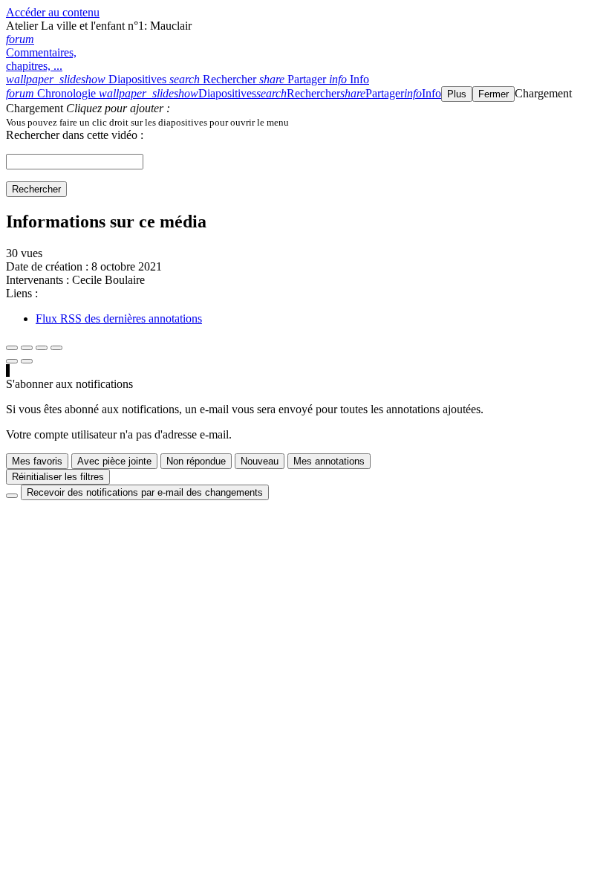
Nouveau (260, 461)
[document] (304, 122)
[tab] (87, 79)
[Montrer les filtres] (27, 348)
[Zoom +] (56, 348)
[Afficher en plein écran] (12, 348)
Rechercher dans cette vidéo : (74, 135)
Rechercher (36, 189)
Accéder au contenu (53, 12)
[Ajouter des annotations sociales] (12, 361)
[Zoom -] (42, 348)
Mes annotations (329, 461)
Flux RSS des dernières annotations (119, 318)
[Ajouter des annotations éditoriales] (27, 361)
